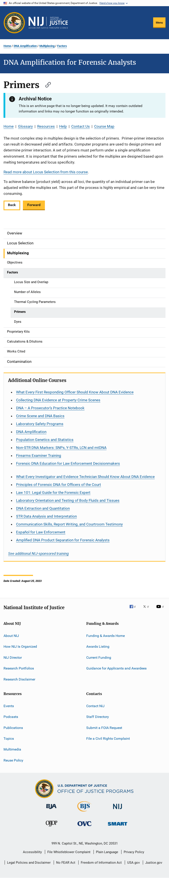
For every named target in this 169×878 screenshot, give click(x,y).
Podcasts (11, 717)
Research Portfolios (19, 668)
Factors (62, 46)
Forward (33, 205)
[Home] (48, 23)
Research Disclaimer (19, 679)
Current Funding (98, 657)
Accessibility (32, 852)
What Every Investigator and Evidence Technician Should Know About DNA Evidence (85, 476)
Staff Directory (97, 717)
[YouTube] (161, 609)
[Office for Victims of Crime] (84, 827)
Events (9, 706)
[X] (147, 609)
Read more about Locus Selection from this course (46, 172)
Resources (46, 126)
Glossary (25, 126)
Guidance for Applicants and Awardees (116, 668)
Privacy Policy (134, 852)
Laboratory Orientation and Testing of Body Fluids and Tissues (67, 500)
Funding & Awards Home (105, 636)
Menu (159, 22)
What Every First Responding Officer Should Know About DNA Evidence (75, 392)
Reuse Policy (13, 760)
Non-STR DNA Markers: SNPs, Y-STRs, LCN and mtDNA (61, 447)
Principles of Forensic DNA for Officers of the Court (58, 484)
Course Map (104, 126)
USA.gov (133, 863)
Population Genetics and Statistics (44, 439)
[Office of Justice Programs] (14, 22)
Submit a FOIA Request (104, 727)
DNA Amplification (25, 46)
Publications (13, 727)
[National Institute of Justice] (117, 809)
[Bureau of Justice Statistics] (84, 812)
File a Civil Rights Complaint (108, 738)
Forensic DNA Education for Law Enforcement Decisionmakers (68, 463)
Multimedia (12, 749)
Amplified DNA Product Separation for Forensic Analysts (63, 540)
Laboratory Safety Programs (39, 424)
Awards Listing (97, 646)
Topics (9, 738)
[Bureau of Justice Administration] (51, 809)
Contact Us (80, 126)
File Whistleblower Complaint (68, 852)
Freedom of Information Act (101, 863)
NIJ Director (13, 657)
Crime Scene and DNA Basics (40, 416)
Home (7, 46)
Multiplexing (47, 46)
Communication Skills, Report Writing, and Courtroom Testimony (69, 524)
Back (12, 205)
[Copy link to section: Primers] (46, 84)
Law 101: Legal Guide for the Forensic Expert (53, 492)
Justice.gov (153, 863)
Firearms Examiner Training (38, 455)
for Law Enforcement (40, 532)
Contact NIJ (95, 706)
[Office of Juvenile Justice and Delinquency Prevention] (51, 827)
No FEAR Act (65, 863)
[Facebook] (134, 609)
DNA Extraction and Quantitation (43, 508)
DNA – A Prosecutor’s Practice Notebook (50, 408)
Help (63, 126)
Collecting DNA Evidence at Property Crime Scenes (58, 400)
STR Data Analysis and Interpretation (46, 516)
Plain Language (107, 852)
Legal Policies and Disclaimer (29, 863)
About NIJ (11, 636)
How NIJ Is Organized (20, 646)
